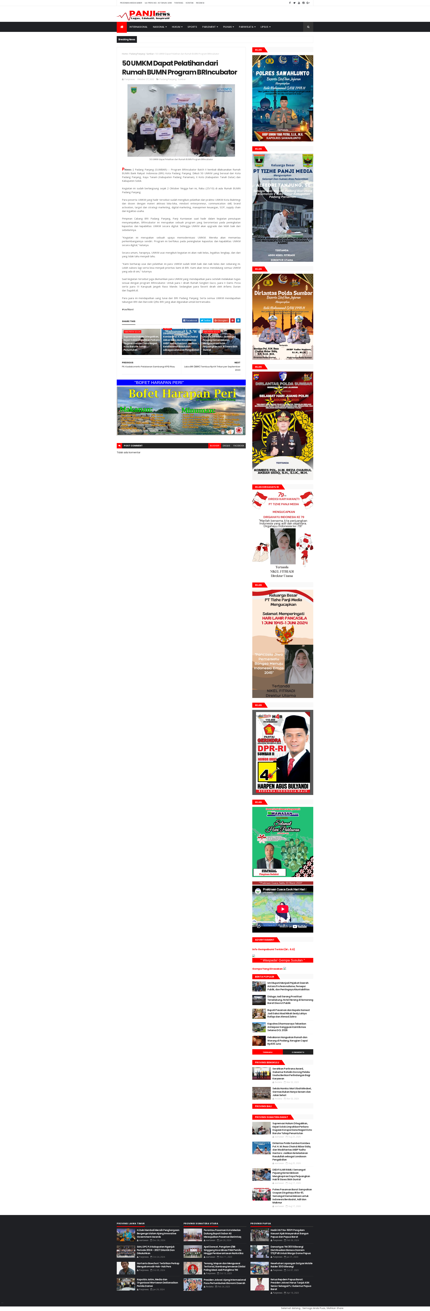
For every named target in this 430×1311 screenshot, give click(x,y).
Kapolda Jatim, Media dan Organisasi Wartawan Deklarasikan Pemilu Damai (157, 1283)
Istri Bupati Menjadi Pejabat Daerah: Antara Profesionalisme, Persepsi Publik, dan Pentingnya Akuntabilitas (288, 986)
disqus (226, 445)
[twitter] (294, 3)
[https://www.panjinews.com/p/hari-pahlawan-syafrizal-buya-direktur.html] (282, 876)
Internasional (139, 27)
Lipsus (264, 27)
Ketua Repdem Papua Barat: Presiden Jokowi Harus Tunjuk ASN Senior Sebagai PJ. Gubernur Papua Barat (291, 1284)
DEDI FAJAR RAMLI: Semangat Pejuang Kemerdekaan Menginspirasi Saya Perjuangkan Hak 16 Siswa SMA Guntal (220, 343)
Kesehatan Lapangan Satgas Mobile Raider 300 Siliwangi (292, 1265)
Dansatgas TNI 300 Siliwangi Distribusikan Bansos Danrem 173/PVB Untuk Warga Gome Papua (291, 1250)
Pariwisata (246, 27)
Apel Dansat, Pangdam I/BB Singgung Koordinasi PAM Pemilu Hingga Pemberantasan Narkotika (223, 1250)
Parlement (209, 27)
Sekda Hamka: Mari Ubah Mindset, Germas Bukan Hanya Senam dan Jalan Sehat (292, 1092)
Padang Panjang (137, 53)
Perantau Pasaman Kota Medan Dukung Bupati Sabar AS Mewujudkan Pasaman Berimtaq (222, 1233)
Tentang (178, 3)
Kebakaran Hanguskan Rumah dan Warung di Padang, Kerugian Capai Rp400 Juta (287, 1041)
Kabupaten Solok (132, 332)
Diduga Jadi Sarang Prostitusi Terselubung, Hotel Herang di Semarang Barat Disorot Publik (290, 1000)
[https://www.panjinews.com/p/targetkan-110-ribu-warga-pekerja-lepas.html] (282, 794)
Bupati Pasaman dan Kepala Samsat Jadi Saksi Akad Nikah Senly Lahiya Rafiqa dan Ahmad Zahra (288, 1013)
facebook (238, 445)
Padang (167, 328)
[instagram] (303, 3)
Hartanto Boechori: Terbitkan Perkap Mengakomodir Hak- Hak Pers (158, 1265)
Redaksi (200, 3)
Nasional (159, 27)
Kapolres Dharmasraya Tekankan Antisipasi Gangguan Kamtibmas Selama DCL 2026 (286, 1027)
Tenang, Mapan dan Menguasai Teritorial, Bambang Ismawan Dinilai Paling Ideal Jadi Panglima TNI (224, 1267)
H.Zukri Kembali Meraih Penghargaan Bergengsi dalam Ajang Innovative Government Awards (158, 1233)
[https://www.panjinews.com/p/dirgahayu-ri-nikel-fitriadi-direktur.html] (282, 577)
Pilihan (227, 27)
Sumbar (150, 53)
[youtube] (299, 3)
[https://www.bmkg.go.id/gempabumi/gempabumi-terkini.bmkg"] (253, 956)
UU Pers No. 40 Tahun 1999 (158, 3)
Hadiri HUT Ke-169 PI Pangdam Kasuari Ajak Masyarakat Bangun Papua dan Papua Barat (290, 1233)
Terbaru (268, 1052)
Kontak (190, 3)
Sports (192, 27)
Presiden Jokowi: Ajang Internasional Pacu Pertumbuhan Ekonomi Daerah (225, 1281)
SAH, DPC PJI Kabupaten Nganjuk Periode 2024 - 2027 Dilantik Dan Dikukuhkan (156, 1250)
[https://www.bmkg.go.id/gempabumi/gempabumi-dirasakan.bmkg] (284, 968)
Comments (298, 1052)
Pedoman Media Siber (131, 3)
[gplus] (308, 3)
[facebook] (290, 3)
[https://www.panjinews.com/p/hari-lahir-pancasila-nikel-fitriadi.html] (282, 697)
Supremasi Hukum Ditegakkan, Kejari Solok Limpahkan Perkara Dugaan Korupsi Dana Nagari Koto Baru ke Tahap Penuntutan (142, 343)
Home (125, 53)
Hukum (176, 27)
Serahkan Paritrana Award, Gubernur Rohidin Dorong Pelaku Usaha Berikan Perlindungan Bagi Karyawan (291, 1073)
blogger (214, 445)
